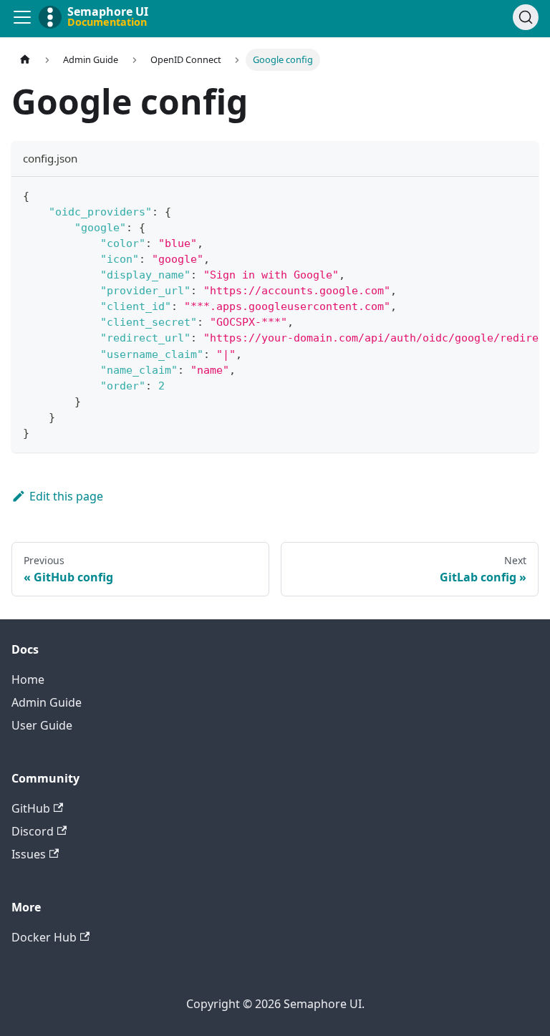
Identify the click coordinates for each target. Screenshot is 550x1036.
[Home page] (25, 60)
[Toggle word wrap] (495, 195)
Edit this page (66, 496)
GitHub (30, 808)
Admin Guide (46, 702)
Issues (28, 854)
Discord (32, 831)
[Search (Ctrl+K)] (526, 17)
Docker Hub (44, 937)
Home (27, 679)
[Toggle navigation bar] (22, 17)
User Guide (41, 725)
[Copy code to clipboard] (521, 195)
